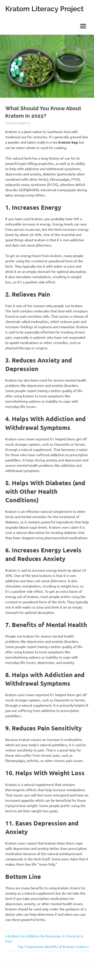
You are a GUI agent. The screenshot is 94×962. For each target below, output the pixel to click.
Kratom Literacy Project (44, 9)
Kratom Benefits (18, 123)
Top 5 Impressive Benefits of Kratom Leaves (52, 946)
